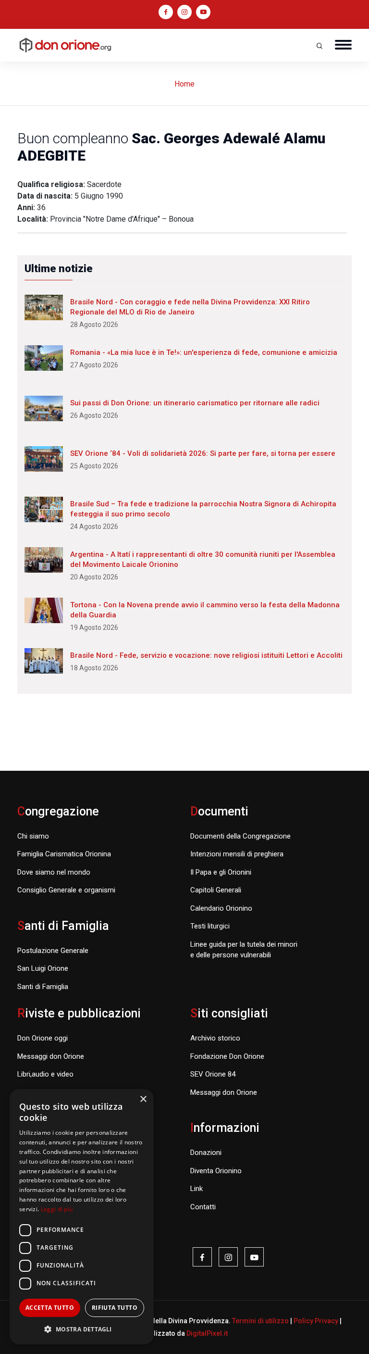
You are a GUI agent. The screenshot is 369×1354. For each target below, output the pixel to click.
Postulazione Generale (52, 950)
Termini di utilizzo (260, 1321)
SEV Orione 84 (212, 1074)
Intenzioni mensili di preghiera (236, 854)
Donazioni (205, 1152)
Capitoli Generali (215, 890)
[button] (81, 1329)
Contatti (203, 1207)
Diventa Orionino (216, 1170)
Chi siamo (33, 836)
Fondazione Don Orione (227, 1056)
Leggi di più (57, 1209)
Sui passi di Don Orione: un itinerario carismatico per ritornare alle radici (195, 403)
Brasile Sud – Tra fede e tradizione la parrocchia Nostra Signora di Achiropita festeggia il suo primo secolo (203, 509)
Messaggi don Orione (50, 1056)
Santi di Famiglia (42, 986)
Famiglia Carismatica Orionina (64, 854)
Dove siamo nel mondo (53, 872)
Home (184, 83)
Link (196, 1188)
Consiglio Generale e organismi (66, 890)
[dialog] (82, 1216)
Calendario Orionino (221, 908)
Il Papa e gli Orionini (220, 872)
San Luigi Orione (42, 968)
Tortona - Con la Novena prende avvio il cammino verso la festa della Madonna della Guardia (205, 610)
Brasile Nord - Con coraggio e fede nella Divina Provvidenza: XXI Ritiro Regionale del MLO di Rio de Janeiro (190, 307)
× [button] (143, 1099)
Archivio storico (215, 1038)
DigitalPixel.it (207, 1333)
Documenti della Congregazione (240, 836)
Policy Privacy (316, 1321)
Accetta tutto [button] (49, 1308)
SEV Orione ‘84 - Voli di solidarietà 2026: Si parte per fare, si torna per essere (202, 453)
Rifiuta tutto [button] (114, 1308)
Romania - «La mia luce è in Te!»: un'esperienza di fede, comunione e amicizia (203, 352)
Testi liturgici (210, 926)
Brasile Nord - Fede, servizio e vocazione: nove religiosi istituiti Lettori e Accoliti (206, 655)
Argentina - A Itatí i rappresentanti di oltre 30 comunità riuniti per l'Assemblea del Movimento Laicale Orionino (202, 559)
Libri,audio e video (45, 1074)
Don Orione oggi (42, 1038)
